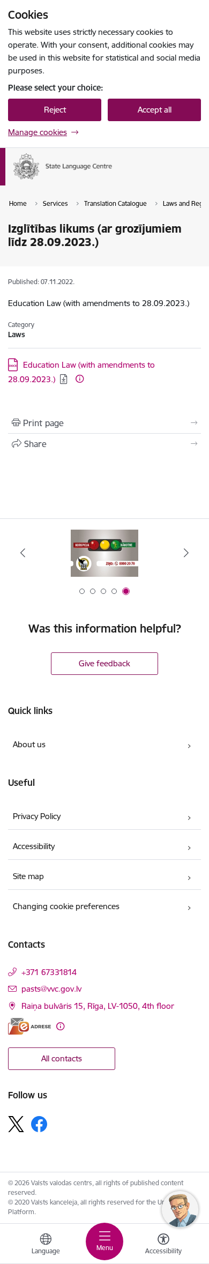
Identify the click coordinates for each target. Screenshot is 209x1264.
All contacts (61, 1058)
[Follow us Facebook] (39, 1124)
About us (29, 744)
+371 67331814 (49, 972)
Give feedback (104, 663)
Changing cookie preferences (66, 906)
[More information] (80, 379)
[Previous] (23, 553)
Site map (28, 876)
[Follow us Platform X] (16, 1124)
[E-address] (29, 1026)
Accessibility (34, 846)
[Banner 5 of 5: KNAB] (104, 553)
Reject (55, 110)
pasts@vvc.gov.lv (51, 989)
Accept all (154, 110)
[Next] (185, 553)
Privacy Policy (37, 816)
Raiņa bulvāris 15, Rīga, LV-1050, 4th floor (97, 1006)
